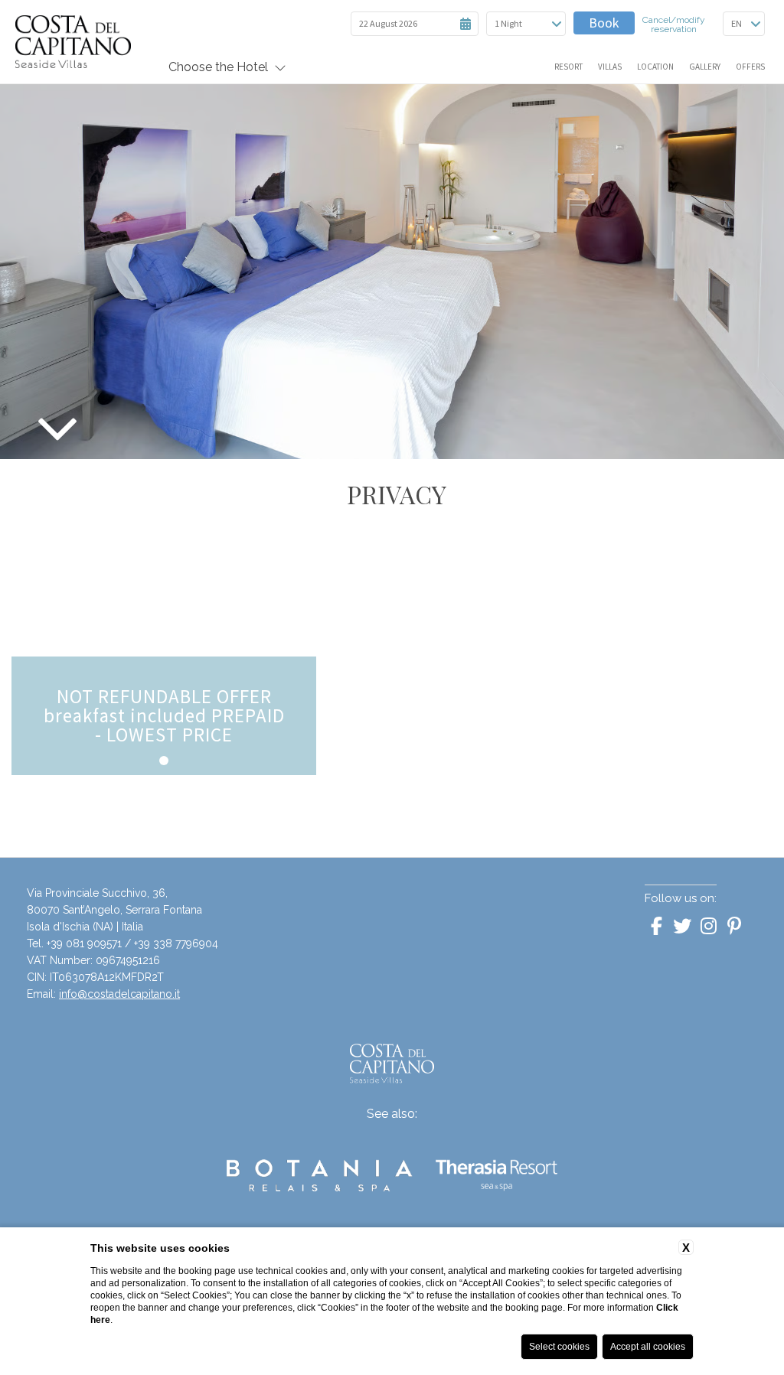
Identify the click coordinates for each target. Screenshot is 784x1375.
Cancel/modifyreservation (673, 24)
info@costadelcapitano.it (119, 994)
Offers (750, 66)
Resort (568, 66)
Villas (610, 66)
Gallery (704, 66)
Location (655, 66)
